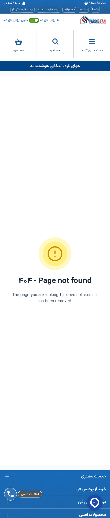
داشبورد (83, 9)
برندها (95, 9)
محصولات (69, 9)
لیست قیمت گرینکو (22, 9)
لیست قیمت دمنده (48, 9)
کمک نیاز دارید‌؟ (97, 3)
